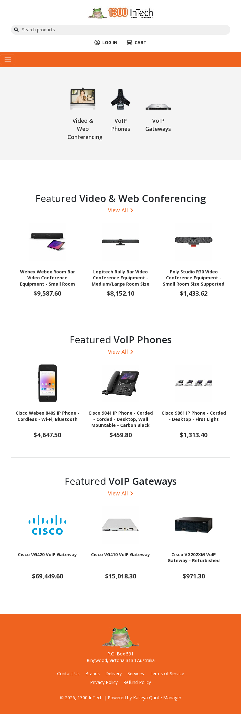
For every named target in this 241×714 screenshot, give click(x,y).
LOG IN (109, 42)
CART (141, 42)
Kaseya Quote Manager (157, 698)
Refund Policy (137, 682)
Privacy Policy (104, 682)
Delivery (113, 673)
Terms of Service (167, 673)
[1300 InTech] (120, 13)
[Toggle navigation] (7, 59)
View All (118, 210)
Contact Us (68, 673)
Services (135, 673)
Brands (92, 673)
